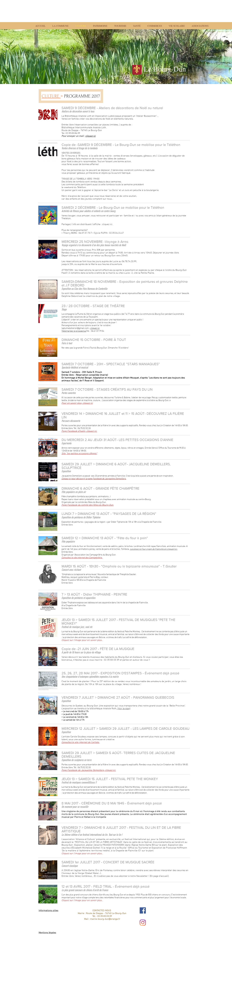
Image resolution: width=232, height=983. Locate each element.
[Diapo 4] (117, 76)
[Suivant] (211, 56)
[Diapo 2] (111, 76)
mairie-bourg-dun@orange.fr (105, 919)
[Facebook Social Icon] (143, 910)
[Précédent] (20, 56)
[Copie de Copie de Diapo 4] (114, 76)
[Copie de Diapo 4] (120, 76)
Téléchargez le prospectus (74, 331)
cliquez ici (90, 136)
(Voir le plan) (123, 708)
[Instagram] (143, 923)
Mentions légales (47, 932)
